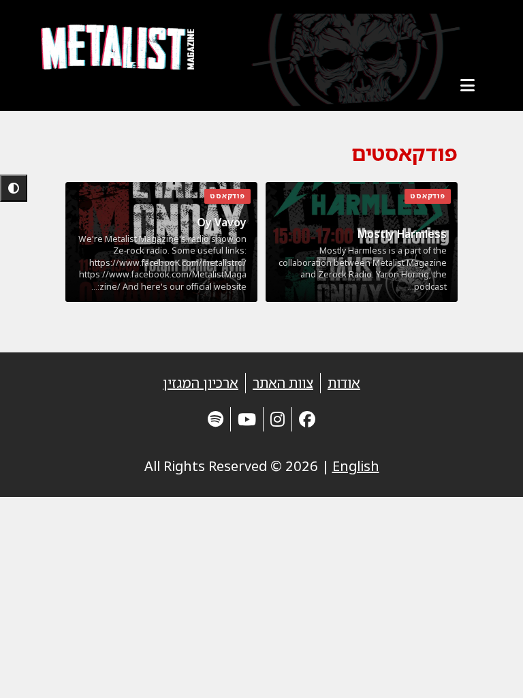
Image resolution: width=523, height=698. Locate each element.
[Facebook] (307, 419)
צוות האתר (283, 383)
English (355, 466)
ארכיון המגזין (200, 383)
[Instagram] (277, 419)
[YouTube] (247, 419)
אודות (344, 383)
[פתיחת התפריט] (467, 85)
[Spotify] (215, 419)
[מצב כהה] (13, 188)
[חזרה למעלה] (489, 670)
